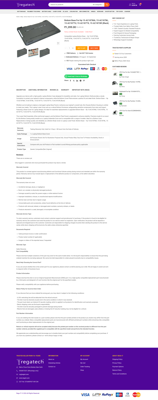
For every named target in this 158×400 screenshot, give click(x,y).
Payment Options (118, 366)
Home (17, 16)
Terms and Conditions (119, 374)
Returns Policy (117, 370)
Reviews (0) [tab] (54, 90)
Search (107, 5)
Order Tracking (85, 366)
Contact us (51, 366)
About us (51, 359)
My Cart (82, 363)
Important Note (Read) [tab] (81, 90)
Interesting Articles (54, 363)
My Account (84, 359)
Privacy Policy (116, 363)
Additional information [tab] (37, 90)
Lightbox (58, 43)
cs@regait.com (24, 374)
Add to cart (82, 48)
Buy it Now (94, 48)
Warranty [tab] (65, 90)
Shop (21, 16)
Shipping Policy (117, 359)
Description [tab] (21, 90)
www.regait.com (24, 378)
